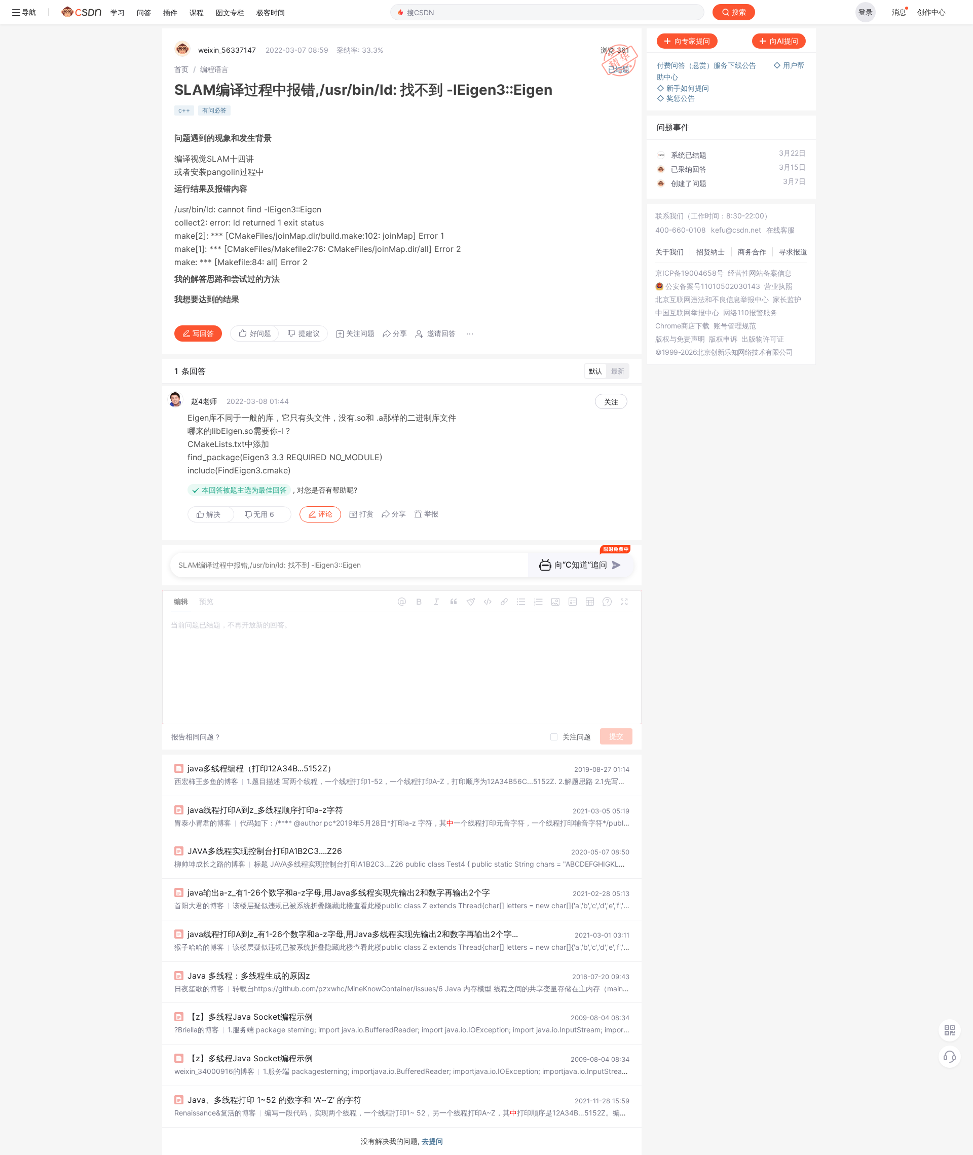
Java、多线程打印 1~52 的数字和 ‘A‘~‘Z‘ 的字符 (274, 1100)
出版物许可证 (762, 339)
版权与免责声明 (680, 339)
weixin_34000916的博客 (214, 1071)
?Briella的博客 (196, 1029)
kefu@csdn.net (736, 230)
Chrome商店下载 (682, 326)
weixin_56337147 (227, 50)
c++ (184, 110)
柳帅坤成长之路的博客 (209, 864)
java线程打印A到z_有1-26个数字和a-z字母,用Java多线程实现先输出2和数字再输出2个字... (353, 934)
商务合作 (752, 251)
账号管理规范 (735, 326)
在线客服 (780, 230)
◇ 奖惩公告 (676, 98)
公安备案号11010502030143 (712, 286)
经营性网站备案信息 (760, 273)
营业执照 (778, 286)
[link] (181, 69)
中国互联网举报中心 (687, 313)
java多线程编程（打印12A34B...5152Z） (261, 768)
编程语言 (214, 69)
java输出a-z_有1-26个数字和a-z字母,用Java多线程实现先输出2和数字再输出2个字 (339, 892)
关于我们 (669, 251)
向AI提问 (784, 40)
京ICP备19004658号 (689, 273)
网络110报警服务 (750, 313)
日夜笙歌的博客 (199, 988)
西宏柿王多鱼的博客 (206, 781)
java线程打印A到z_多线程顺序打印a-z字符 (265, 810)
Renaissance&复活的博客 (215, 1112)
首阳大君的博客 (199, 905)
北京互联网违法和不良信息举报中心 (712, 299)
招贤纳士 (710, 251)
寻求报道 (793, 251)
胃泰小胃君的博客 (202, 822)
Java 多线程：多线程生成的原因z (249, 976)
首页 (181, 69)
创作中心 (931, 12)
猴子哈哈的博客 (199, 947)
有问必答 (214, 110)
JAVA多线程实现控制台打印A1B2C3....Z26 (265, 851)
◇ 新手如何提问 (683, 88)
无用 (263, 514)
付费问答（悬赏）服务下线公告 (707, 65)
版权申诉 (723, 339)
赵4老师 (204, 401)
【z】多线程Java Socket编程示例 (250, 1017)
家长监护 (787, 299)
